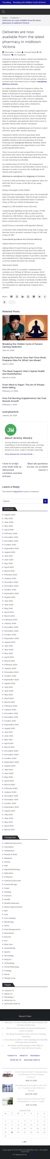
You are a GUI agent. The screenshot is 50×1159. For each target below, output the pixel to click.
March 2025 (9, 571)
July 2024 (8, 601)
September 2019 (11, 807)
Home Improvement (13, 907)
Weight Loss (9, 978)
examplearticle (10, 412)
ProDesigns (32, 1154)
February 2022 (10, 706)
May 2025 (8, 563)
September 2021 (11, 725)
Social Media (9, 948)
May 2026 (8, 526)
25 (12, 1132)
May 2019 (8, 822)
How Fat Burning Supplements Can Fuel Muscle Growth (24, 399)
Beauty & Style (10, 854)
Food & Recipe (10, 884)
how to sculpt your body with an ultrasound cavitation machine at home (12, 469)
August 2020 (9, 766)
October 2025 (10, 545)
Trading (7, 971)
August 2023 (9, 642)
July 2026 (8, 518)
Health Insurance (11, 903)
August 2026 (9, 515)
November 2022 (11, 672)
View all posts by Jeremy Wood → (19, 454)
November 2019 (11, 800)
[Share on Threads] (4, 302)
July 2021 (8, 732)
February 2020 (10, 788)
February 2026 (10, 533)
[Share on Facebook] (11, 296)
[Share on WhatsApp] (28, 296)
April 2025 (9, 567)
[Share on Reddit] (39, 296)
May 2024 (8, 608)
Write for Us (9, 1000)
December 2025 (11, 537)
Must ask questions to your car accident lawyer (37, 466)
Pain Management (12, 929)
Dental (7, 862)
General (7, 896)
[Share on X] (17, 296)
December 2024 (11, 582)
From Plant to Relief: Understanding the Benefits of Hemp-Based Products (31, 1074)
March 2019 (9, 830)
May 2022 (8, 695)
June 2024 (8, 605)
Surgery (8, 959)
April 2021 (8, 743)
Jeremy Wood (30, 52)
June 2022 (8, 691)
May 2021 (8, 740)
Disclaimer (9, 997)
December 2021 (11, 713)
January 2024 (10, 623)
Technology (9, 963)
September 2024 (11, 593)
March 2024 (9, 616)
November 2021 (11, 717)
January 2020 (10, 792)
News (6, 926)
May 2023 (8, 653)
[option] (30, 2)
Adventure (9, 847)
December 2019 (11, 796)
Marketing (9, 922)
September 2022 (11, 680)
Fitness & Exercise (12, 881)
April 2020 (9, 781)
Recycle (7, 937)
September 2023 (11, 638)
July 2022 (8, 687)
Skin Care (8, 944)
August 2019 (9, 811)
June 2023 (8, 650)
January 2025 (10, 578)
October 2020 (10, 758)
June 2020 (8, 773)
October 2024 (10, 590)
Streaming (9, 956)
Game (6, 888)
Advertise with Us (12, 1004)
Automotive (9, 851)
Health (7, 899)
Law (6, 914)
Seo (5, 941)
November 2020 (11, 755)
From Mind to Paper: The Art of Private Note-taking (23, 386)
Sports (7, 952)
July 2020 (8, 770)
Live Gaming (10, 918)
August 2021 (9, 728)
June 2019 (8, 818)
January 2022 (10, 710)
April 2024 (9, 612)
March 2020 (9, 785)
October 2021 (10, 721)
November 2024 (11, 586)
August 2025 (9, 552)
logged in (17, 491)
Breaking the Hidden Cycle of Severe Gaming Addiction (22, 345)
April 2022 (9, 698)
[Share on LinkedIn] (22, 296)
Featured (6, 55)
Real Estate (9, 933)
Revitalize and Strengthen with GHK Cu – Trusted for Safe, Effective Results (31, 1088)
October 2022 (10, 676)
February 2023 (10, 665)
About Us (8, 994)
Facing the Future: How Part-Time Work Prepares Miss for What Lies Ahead (24, 359)
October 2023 (10, 635)
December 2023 (11, 627)
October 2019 (10, 803)
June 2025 (8, 560)
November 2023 (11, 631)
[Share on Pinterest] (34, 296)
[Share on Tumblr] (45, 296)
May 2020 (8, 777)
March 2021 (9, 747)
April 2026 (9, 530)
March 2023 (9, 661)
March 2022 (9, 702)
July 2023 (8, 646)
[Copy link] (12, 302)
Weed (6, 974)
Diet (6, 866)
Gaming (7, 892)
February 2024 (10, 620)
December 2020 (11, 751)
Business (8, 858)
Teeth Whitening (11, 967)
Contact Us (9, 990)
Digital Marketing (12, 869)
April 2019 (8, 826)
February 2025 (10, 575)
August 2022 (9, 683)
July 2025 (8, 556)
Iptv (6, 911)
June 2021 (8, 736)
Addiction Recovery (13, 843)
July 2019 (8, 815)
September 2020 (11, 762)
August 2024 (9, 597)
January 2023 (10, 668)
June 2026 (8, 522)
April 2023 (9, 657)
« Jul (24, 1142)
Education (8, 873)
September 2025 (11, 548)
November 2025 (11, 541)
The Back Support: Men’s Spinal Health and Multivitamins (23, 372)
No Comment (20, 55)
